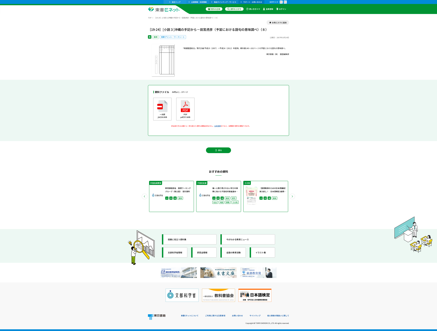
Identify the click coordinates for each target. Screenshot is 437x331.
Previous (145, 196)
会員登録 (269, 9)
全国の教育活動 (233, 252)
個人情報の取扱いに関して (278, 315)
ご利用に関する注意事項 (215, 315)
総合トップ (176, 2)
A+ (285, 2)
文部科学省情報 (175, 252)
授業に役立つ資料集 (177, 239)
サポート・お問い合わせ (252, 2)
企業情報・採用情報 (199, 2)
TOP (149, 17)
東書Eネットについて (189, 315)
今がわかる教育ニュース (237, 239)
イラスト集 (261, 252)
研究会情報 (202, 252)
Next (292, 196)
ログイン (282, 9)
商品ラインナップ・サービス (225, 2)
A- (281, 2)
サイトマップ (255, 315)
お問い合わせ (237, 315)
